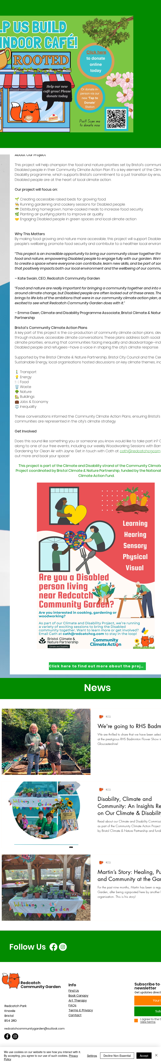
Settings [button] (92, 1056)
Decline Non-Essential (117, 1056)
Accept (144, 1056)
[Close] (156, 1055)
